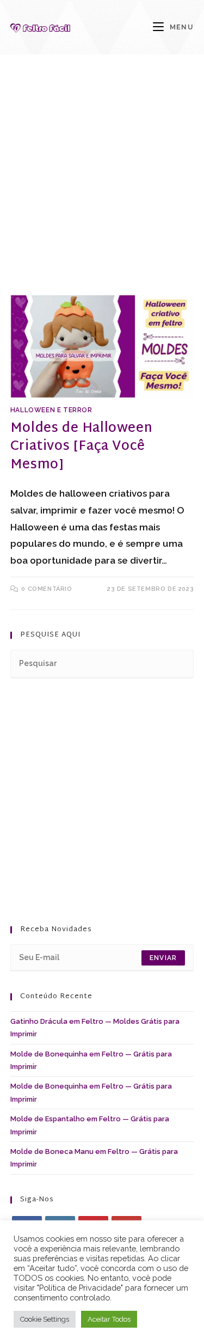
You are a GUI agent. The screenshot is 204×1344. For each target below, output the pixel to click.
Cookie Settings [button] (44, 1319)
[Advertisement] (102, 188)
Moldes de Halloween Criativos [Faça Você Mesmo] (81, 447)
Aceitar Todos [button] (109, 1319)
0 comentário (46, 588)
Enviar (163, 958)
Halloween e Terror (51, 410)
